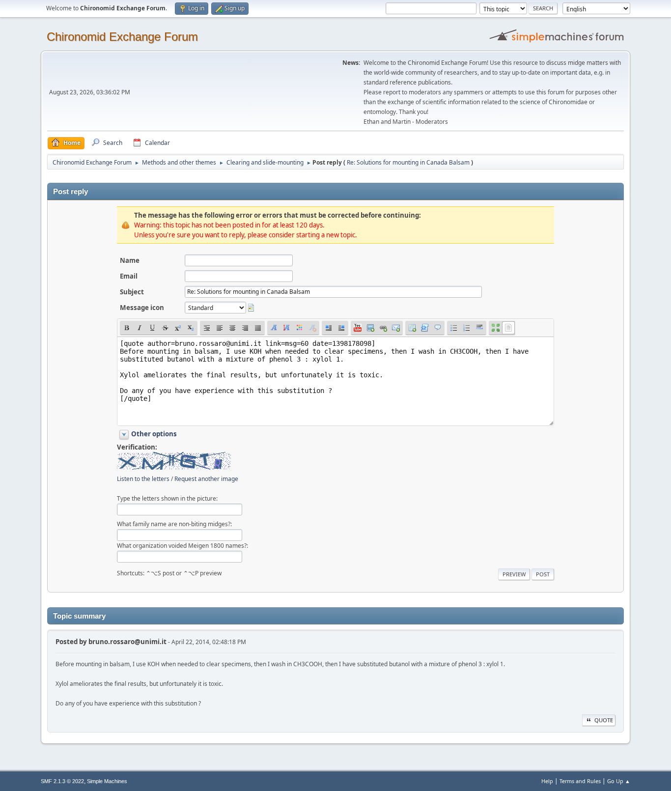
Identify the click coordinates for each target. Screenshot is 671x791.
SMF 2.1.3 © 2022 (62, 781)
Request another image (206, 479)
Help (547, 781)
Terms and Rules (580, 781)
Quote (603, 720)
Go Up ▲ (618, 781)
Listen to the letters (143, 479)
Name (130, 260)
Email (129, 276)
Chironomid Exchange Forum (122, 36)
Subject (132, 291)
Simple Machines (107, 781)
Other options (154, 433)
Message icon (142, 307)
